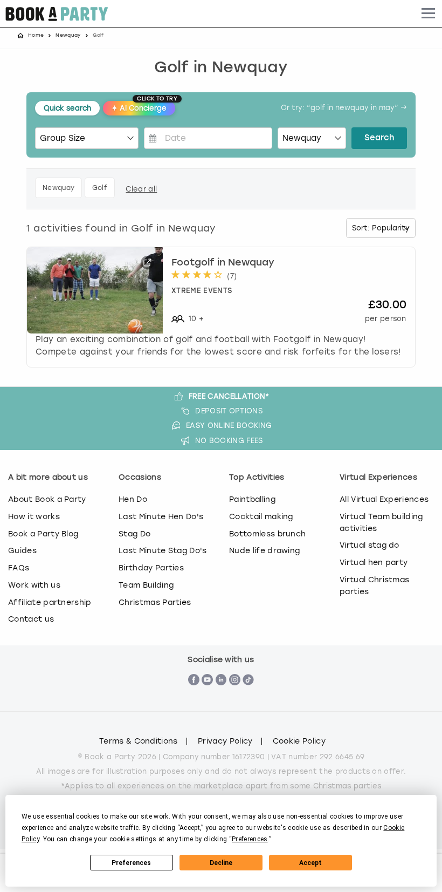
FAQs (18, 567)
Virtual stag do (369, 545)
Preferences (131, 863)
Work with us (34, 585)
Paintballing (252, 499)
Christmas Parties (155, 602)
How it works (34, 516)
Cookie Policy (299, 741)
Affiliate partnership (50, 602)
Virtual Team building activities (381, 522)
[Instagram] (234, 697)
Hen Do (133, 499)
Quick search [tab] (67, 108)
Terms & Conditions (138, 741)
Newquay (68, 35)
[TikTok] (248, 697)
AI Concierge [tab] (143, 106)
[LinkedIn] (221, 697)
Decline (221, 863)
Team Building (146, 585)
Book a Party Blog (43, 533)
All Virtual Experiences (384, 499)
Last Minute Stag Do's (163, 550)
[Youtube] (207, 697)
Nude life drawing (264, 550)
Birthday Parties (151, 567)
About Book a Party (47, 499)
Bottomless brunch (267, 533)
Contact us (31, 619)
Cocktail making (261, 516)
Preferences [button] (250, 839)
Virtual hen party (374, 562)
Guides (22, 550)
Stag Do (134, 533)
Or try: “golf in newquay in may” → (344, 108)
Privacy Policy (225, 741)
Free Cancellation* (229, 396)
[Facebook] (193, 697)
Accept (310, 863)
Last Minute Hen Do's (161, 516)
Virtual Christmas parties (374, 585)
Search (379, 138)
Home (36, 35)
